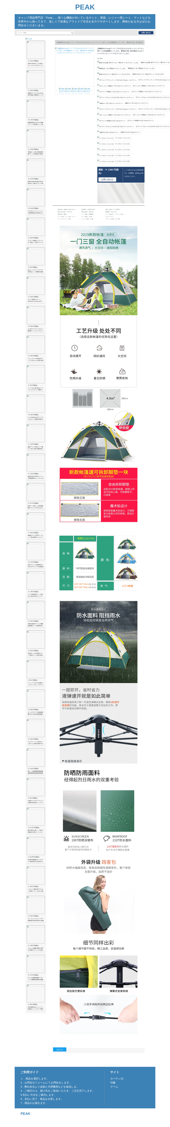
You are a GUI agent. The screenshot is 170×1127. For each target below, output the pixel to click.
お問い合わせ (146, 33)
